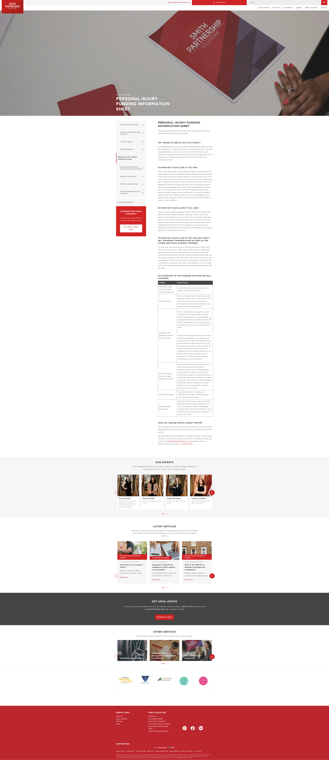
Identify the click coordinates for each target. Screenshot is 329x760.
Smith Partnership (123, 95)
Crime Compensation (126, 149)
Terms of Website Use (162, 751)
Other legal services (125, 202)
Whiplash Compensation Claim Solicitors (130, 192)
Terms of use (150, 751)
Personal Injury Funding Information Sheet (127, 158)
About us (119, 716)
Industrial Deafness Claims (129, 184)
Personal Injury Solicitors (129, 124)
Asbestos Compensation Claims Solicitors (130, 133)
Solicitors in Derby (155, 719)
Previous (115, 493)
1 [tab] (162, 514)
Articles (119, 721)
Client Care (197, 751)
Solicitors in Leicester (157, 721)
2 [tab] (166, 514)
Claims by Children (126, 141)
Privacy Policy (120, 751)
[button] (131, 228)
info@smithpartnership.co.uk (180, 2)
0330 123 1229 (220, 2)
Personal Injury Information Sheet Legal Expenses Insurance (130, 168)
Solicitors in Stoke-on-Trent (159, 724)
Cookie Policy (130, 751)
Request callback (164, 617)
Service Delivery (174, 751)
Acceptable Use (140, 751)
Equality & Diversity (187, 751)
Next (210, 493)
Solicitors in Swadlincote (158, 731)
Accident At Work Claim (128, 176)
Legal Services (121, 719)
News (118, 724)
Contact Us (152, 716)
